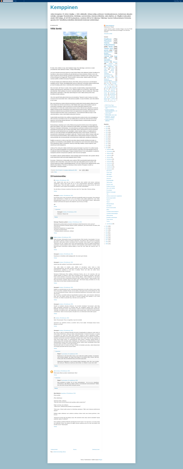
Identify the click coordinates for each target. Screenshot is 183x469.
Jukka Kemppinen (109, 25)
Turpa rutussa (110, 219)
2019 (107, 140)
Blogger (100, 459)
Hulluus (105, 72)
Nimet (108, 83)
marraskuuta (110, 151)
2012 (107, 230)
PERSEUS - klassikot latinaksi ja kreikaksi (110, 117)
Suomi (112, 69)
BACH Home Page (109, 105)
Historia (106, 43)
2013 (107, 228)
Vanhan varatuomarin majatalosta (114, 195)
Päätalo (105, 100)
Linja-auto (109, 178)
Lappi (105, 69)
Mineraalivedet (113, 94)
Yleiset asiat (108, 49)
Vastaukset (57, 209)
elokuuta (109, 157)
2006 (107, 241)
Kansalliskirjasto (107, 91)
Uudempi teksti (54, 449)
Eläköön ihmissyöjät (111, 192)
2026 (107, 126)
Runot (110, 57)
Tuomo (108, 221)
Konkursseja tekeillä (111, 197)
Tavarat (113, 67)
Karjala (114, 91)
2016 (107, 145)
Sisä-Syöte (109, 205)
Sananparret (112, 93)
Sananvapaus (107, 76)
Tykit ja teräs (109, 182)
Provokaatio (109, 190)
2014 (107, 226)
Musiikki (106, 53)
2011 (107, 232)
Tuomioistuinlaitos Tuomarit (110, 65)
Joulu (105, 97)
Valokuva (106, 67)
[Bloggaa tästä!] (83, 170)
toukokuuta (109, 163)
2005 (107, 243)
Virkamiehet (113, 88)
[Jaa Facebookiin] (86, 170)
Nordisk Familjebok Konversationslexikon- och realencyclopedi (111, 111)
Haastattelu (112, 95)
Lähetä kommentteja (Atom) (59, 451)
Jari (55, 370)
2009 (107, 235)
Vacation (106, 94)
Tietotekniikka (114, 81)
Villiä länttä (109, 174)
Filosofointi (107, 41)
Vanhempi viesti (95, 449)
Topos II (108, 199)
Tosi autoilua (109, 176)
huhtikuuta (109, 165)
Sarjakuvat (106, 79)
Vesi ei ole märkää (111, 188)
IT (113, 50)
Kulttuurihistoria (109, 45)
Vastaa (55, 191)
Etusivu (75, 449)
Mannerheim (106, 101)
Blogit (115, 56)
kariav (55, 237)
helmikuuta (109, 168)
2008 (107, 237)
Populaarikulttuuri (108, 80)
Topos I (108, 201)
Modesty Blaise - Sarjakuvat (110, 98)
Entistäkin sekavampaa (112, 217)
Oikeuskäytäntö (108, 51)
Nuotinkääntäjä (110, 180)
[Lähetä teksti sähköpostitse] (80, 170)
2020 (107, 138)
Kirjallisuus (108, 39)
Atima (108, 209)
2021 (107, 136)
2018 (107, 141)
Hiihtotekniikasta (110, 203)
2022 (107, 134)
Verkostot (106, 81)
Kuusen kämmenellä (111, 207)
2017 (107, 143)
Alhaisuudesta (110, 215)
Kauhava (111, 63)
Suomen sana (110, 184)
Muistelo (106, 50)
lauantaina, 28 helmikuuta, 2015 (68, 393)
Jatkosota (113, 90)
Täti (107, 194)
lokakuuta (109, 153)
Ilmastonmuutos (110, 77)
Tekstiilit (105, 95)
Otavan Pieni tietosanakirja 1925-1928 (111, 114)
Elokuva (115, 62)
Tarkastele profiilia (108, 33)
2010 (107, 234)
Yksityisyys (106, 73)
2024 (107, 130)
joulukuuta (109, 149)
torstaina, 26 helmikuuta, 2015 (62, 180)
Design (105, 90)
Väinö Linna (106, 87)
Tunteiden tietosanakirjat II (112, 211)
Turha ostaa (109, 172)
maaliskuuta (110, 166)
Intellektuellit (110, 66)
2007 (107, 239)
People (107, 88)
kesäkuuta (109, 161)
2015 (107, 147)
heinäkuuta (109, 159)
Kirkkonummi (114, 87)
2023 (107, 132)
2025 (107, 128)
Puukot (105, 93)
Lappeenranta (112, 97)
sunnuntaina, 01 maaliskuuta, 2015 (70, 353)
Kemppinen (64, 7)
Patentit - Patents (109, 70)
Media (55, 172)
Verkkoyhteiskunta (108, 74)
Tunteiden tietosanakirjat (112, 213)
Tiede (116, 76)
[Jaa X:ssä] (85, 170)
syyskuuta (109, 155)
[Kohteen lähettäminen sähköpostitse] (82, 170)
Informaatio (107, 59)
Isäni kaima (109, 170)
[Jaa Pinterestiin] (88, 170)
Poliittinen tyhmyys (111, 186)
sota (113, 72)
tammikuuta (109, 223)
